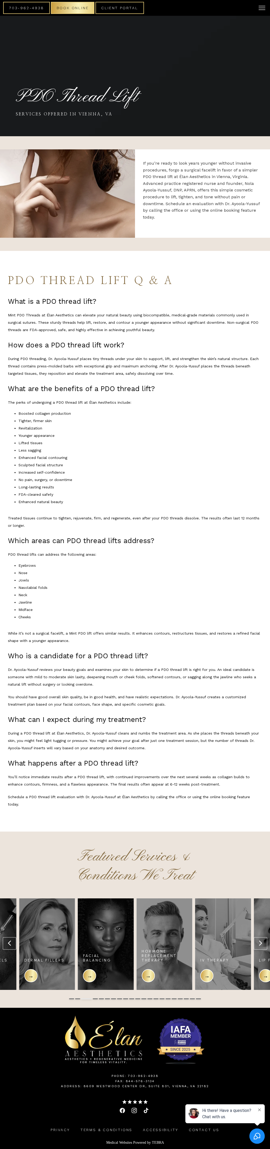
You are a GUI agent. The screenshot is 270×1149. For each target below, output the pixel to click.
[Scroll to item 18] (180, 998)
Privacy (60, 1130)
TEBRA (158, 1143)
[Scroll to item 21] (198, 998)
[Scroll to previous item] (9, 943)
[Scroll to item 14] (155, 998)
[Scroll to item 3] (83, 998)
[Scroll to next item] (260, 943)
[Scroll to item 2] (77, 998)
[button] (262, 8)
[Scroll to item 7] (113, 998)
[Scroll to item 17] (174, 998)
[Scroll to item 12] (143, 998)
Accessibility (160, 1130)
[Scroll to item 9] (125, 998)
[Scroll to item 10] (131, 998)
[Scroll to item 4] (92, 998)
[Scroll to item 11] (137, 998)
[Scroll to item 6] (107, 998)
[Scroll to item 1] (71, 998)
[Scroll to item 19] (186, 998)
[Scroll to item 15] (162, 998)
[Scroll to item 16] (168, 998)
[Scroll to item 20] (192, 998)
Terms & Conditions (106, 1130)
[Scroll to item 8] (119, 998)
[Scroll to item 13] (149, 998)
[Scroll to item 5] (101, 998)
